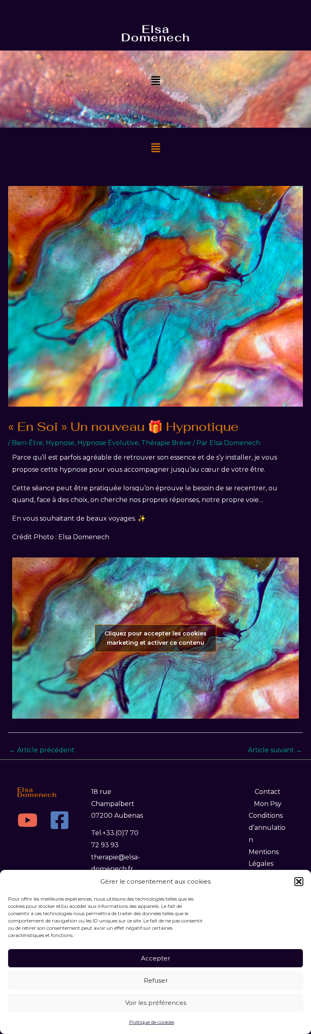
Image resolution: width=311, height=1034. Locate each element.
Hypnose (60, 443)
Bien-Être (27, 443)
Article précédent (42, 750)
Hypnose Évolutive (107, 443)
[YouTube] (27, 820)
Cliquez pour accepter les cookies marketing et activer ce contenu (155, 638)
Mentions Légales (264, 858)
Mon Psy (267, 804)
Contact (268, 792)
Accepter (155, 958)
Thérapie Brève (166, 443)
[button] (299, 882)
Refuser (156, 980)
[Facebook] (59, 820)
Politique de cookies (151, 1022)
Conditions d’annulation (267, 827)
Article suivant (275, 750)
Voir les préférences (155, 1003)
